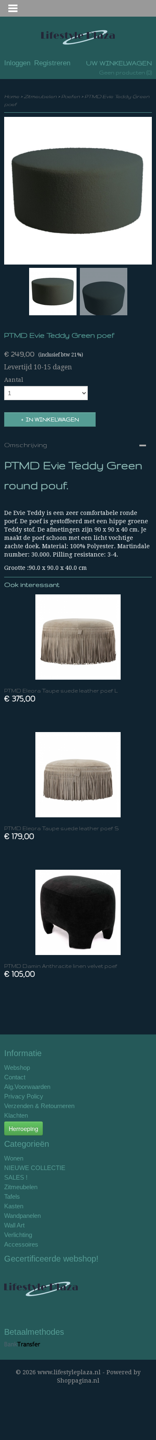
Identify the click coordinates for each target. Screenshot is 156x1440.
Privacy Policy (23, 1096)
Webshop (17, 1067)
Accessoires (21, 1244)
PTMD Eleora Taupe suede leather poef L (61, 690)
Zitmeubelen (40, 96)
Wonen (13, 1158)
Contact (14, 1077)
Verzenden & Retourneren (39, 1105)
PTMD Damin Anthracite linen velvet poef (60, 966)
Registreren (52, 63)
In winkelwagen (52, 419)
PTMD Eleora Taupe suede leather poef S (61, 828)
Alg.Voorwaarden (27, 1086)
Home (11, 96)
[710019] (78, 191)
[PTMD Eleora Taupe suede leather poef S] (78, 774)
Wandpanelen (22, 1215)
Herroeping (23, 1128)
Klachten (16, 1115)
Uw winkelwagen (119, 63)
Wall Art (14, 1225)
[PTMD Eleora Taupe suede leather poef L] (78, 637)
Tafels (12, 1196)
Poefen (70, 96)
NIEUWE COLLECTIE (34, 1167)
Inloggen (17, 63)
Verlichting (18, 1234)
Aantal (13, 379)
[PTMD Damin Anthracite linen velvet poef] (78, 912)
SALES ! (15, 1177)
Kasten (13, 1206)
